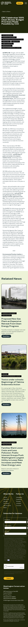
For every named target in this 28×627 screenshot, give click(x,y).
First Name (7, 519)
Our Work (6, 503)
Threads (18, 501)
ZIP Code (7, 531)
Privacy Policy (7, 595)
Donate (20, 3)
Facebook (19, 499)
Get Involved (7, 505)
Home (5, 497)
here (8, 560)
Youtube (18, 505)
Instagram (19, 497)
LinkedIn (18, 503)
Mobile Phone (8, 525)
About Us (6, 499)
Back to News (6, 11)
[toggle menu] (25, 3)
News (5, 507)
